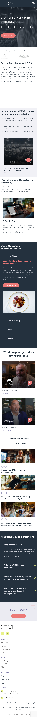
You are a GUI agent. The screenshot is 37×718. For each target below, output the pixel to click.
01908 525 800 (9, 697)
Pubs (9, 329)
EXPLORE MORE (11, 285)
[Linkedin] (7, 633)
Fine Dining (12, 256)
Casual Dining (13, 320)
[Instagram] (2, 633)
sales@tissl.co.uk (10, 691)
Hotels (10, 338)
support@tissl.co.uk (11, 693)
